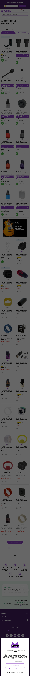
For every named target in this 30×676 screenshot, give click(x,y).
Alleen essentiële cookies (15, 669)
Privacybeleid (18, 661)
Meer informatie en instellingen (15, 672)
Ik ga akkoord (15, 665)
